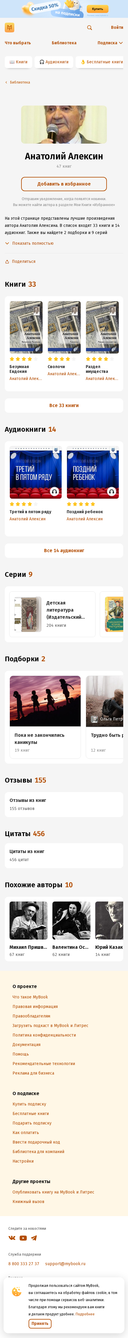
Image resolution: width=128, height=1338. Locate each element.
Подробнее (85, 1314)
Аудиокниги (57, 62)
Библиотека (64, 42)
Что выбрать (18, 42)
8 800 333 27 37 (23, 1263)
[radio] (12, 359)
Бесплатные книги (105, 62)
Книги (21, 62)
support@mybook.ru (65, 1263)
